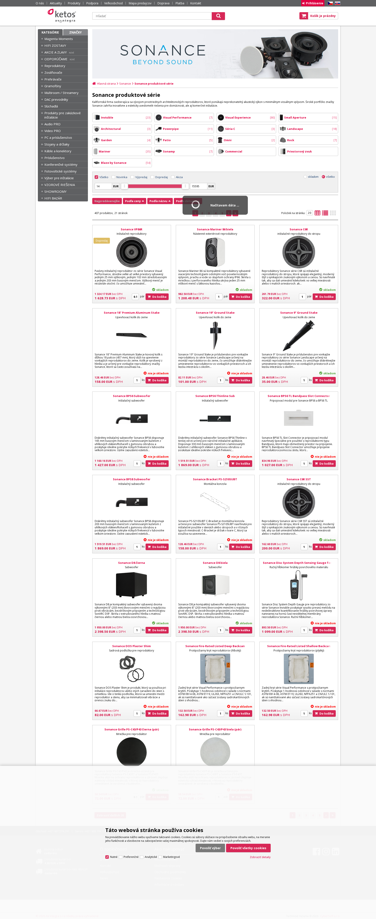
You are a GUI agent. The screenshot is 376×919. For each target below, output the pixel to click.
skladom (313, 176)
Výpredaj (141, 177)
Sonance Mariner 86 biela (215, 229)
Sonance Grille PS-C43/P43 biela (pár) (215, 729)
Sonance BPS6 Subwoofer (131, 396)
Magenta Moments (58, 39)
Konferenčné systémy (60, 164)
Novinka (121, 177)
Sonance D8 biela (215, 563)
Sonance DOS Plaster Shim (131, 646)
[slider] (124, 186)
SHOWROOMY (55, 191)
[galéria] (333, 214)
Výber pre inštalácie (59, 178)
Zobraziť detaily (260, 857)
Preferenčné (131, 857)
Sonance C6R (299, 229)
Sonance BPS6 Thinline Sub (215, 396)
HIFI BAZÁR (53, 198)
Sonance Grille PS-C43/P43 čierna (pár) (131, 729)
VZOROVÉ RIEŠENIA (59, 184)
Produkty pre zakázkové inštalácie (62, 115)
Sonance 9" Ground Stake (298, 313)
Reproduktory (54, 66)
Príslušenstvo (54, 158)
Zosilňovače (53, 72)
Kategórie (50, 32)
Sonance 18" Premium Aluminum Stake (131, 313)
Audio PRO (52, 124)
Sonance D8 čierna (131, 563)
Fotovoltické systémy (60, 171)
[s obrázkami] (325, 214)
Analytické (151, 857)
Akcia (179, 177)
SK (337, 3)
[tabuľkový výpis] (317, 214)
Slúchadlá (51, 106)
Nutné (114, 857)
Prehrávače (53, 79)
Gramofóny (52, 86)
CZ (329, 3)
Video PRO (52, 131)
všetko (330, 176)
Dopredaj (161, 177)
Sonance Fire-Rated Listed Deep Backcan (215, 646)
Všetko (103, 177)
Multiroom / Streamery (61, 92)
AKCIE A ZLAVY (55, 52)
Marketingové (171, 857)
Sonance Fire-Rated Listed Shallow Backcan (299, 646)
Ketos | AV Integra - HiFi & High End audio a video (63, 16)
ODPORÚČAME (55, 59)
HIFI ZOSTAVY (55, 45)
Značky (75, 32)
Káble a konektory (57, 151)
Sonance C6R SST (299, 479)
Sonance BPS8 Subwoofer (131, 479)
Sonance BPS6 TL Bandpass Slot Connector (299, 396)
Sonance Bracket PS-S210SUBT (215, 479)
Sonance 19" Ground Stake (215, 313)
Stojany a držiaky (56, 144)
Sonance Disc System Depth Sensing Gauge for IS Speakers (299, 565)
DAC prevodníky (56, 99)
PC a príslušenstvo (58, 137)
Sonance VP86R (131, 229)
